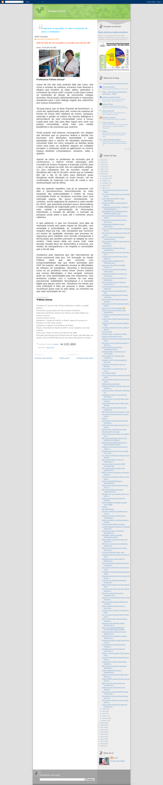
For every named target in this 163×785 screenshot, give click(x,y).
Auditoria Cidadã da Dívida (111, 97)
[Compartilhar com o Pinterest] (74, 344)
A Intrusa (104, 507)
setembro (105, 183)
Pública (104, 131)
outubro (104, 180)
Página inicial (64, 358)
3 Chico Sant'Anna (108, 87)
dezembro (105, 176)
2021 (102, 171)
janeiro (104, 720)
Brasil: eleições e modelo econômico (113, 32)
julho (103, 187)
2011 (102, 741)
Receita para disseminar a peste (112, 336)
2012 (102, 739)
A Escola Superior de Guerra (111, 431)
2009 (102, 746)
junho (104, 709)
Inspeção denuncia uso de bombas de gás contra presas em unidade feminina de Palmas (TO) (115, 126)
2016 (102, 730)
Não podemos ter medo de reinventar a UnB (115, 412)
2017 (102, 727)
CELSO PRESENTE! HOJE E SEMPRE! (114, 119)
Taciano (115, 757)
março (104, 716)
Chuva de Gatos (107, 331)
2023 (102, 167)
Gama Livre (56, 11)
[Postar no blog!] (67, 344)
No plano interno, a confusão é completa (114, 334)
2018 (102, 725)
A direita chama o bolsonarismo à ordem (114, 429)
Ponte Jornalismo (108, 122)
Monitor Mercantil (108, 111)
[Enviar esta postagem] (61, 344)
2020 (102, 174)
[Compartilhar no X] (70, 344)
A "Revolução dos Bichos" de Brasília (113, 524)
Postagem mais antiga (85, 358)
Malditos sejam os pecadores (111, 384)
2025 (102, 162)
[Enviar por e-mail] (65, 344)
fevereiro (105, 718)
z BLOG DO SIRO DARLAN (111, 140)
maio (104, 711)
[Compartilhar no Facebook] (72, 344)
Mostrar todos (127, 149)
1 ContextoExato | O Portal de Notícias (115, 83)
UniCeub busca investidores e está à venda (115, 89)
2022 (102, 169)
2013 (102, 736)
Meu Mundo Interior (108, 509)
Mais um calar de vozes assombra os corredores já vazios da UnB (63, 43)
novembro (105, 178)
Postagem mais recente (43, 358)
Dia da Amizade (106, 245)
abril (103, 713)
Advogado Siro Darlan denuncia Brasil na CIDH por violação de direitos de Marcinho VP (114, 143)
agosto (104, 185)
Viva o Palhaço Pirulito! (109, 373)
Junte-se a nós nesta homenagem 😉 (113, 308)
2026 (102, 160)
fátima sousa (50, 347)
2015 (102, 732)
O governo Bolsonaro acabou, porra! (113, 552)
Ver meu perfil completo (118, 761)
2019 (102, 723)
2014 (102, 734)
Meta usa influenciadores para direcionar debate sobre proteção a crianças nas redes (114, 134)
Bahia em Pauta (107, 104)
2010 (102, 743)
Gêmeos (104, 418)
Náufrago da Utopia (109, 117)
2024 (102, 164)
